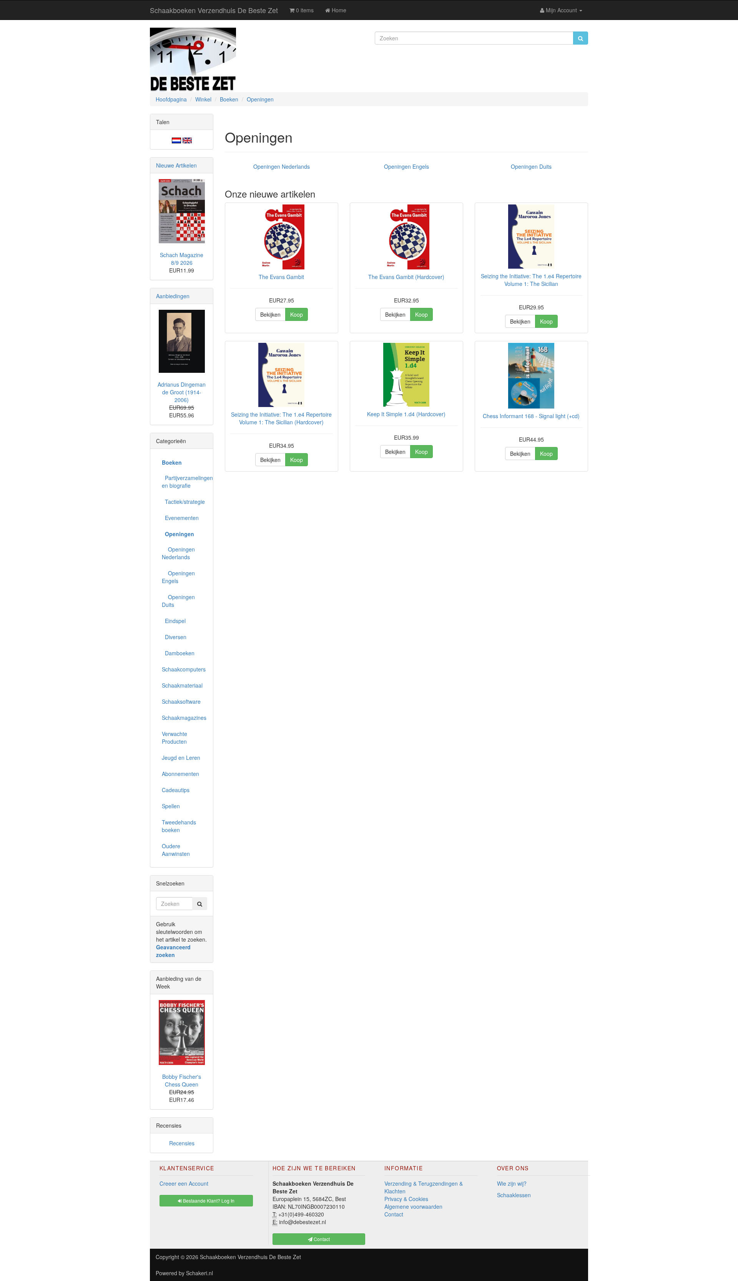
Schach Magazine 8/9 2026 (181, 258)
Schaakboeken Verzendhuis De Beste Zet (214, 10)
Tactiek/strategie (183, 501)
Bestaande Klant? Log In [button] (208, 1200)
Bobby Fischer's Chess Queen (181, 1080)
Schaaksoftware (181, 701)
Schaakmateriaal (182, 685)
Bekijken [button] (270, 314)
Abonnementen (180, 774)
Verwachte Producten (174, 737)
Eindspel (174, 621)
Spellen (171, 806)
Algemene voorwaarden (413, 1206)
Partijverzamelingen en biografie (184, 481)
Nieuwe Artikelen (176, 165)
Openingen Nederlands (281, 166)
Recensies (181, 1143)
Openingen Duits (531, 166)
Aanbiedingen (172, 296)
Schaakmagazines (184, 717)
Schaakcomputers (184, 669)
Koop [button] (296, 314)
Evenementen (180, 518)
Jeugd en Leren (181, 757)
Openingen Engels (406, 166)
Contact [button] (321, 1239)
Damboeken (178, 653)
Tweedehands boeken (179, 826)
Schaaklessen (514, 1195)
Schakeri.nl (199, 1273)
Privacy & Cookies (406, 1199)
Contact (393, 1214)
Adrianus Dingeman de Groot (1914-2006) (182, 392)
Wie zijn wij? (512, 1183)
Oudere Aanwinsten (176, 849)
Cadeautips (175, 790)
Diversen (174, 637)
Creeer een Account (184, 1183)
